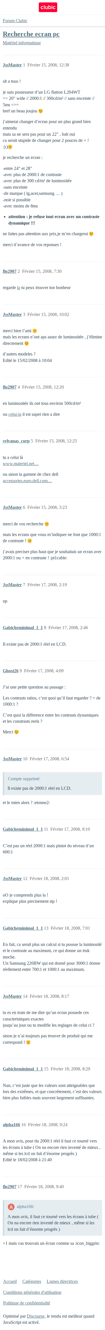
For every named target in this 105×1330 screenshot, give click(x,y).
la (18, 287)
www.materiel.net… (21, 463)
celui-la (14, 414)
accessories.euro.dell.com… (27, 480)
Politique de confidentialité (26, 1303)
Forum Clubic (15, 20)
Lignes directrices (62, 1281)
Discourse (36, 1316)
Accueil (10, 1281)
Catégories (31, 1281)
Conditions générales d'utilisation (32, 1292)
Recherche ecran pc (31, 34)
